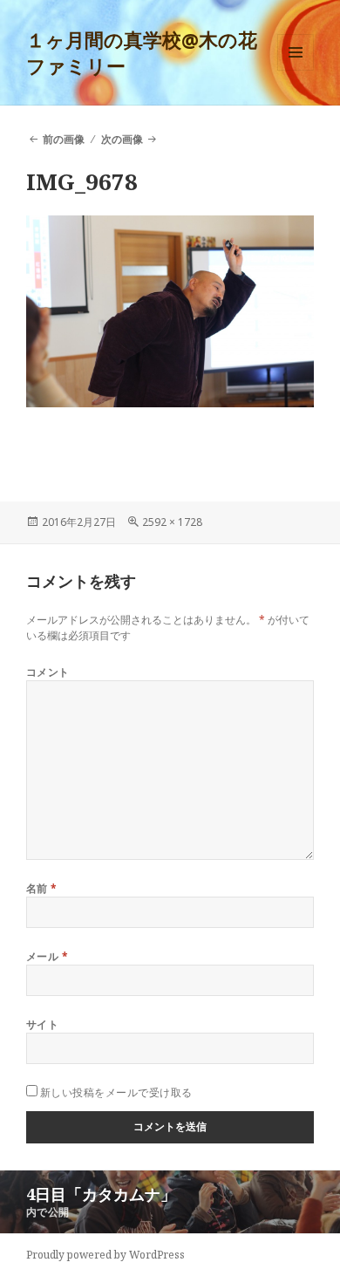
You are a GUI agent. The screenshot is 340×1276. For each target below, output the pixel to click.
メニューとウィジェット (295, 70)
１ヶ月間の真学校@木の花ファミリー (141, 52)
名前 (42, 888)
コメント (48, 672)
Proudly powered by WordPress (105, 1254)
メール (47, 956)
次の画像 (122, 139)
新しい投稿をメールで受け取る (116, 1092)
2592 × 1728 (172, 522)
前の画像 (64, 139)
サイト (42, 1024)
